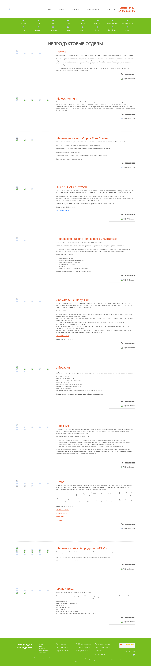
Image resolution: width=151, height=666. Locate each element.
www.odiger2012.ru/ (63, 513)
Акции (61, 9)
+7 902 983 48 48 (101, 651)
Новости (75, 9)
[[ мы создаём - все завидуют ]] (126, 655)
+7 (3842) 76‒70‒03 (62, 510)
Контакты (111, 9)
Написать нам (100, 654)
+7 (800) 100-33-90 (62, 210)
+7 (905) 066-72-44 (62, 651)
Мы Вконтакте (130, 651)
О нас (49, 9)
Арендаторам (93, 9)
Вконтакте (60, 516)
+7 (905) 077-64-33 (82, 651)
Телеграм (59, 520)
